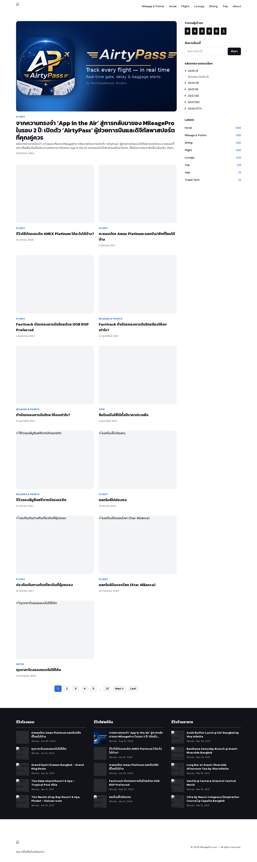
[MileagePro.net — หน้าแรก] (27, 6)
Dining (213, 6)
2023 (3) (193, 89)
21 (107, 688)
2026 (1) (193, 71)
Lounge (199, 6)
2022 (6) (193, 96)
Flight (185, 6)
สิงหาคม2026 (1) (198, 77)
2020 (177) (194, 108)
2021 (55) (193, 102)
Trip (225, 6)
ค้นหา (234, 51)
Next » (119, 688)
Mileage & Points (153, 6)
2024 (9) (193, 83)
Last (133, 688)
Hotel (172, 6)
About (237, 6)
